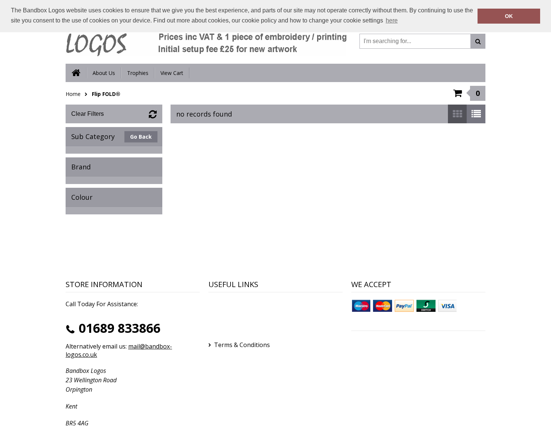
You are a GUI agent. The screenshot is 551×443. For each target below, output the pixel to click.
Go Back (141, 136)
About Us (104, 72)
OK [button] (509, 16)
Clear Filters (87, 114)
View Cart (171, 72)
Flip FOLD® (106, 93)
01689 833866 (119, 328)
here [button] (392, 20)
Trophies (137, 72)
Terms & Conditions (242, 345)
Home (73, 93)
